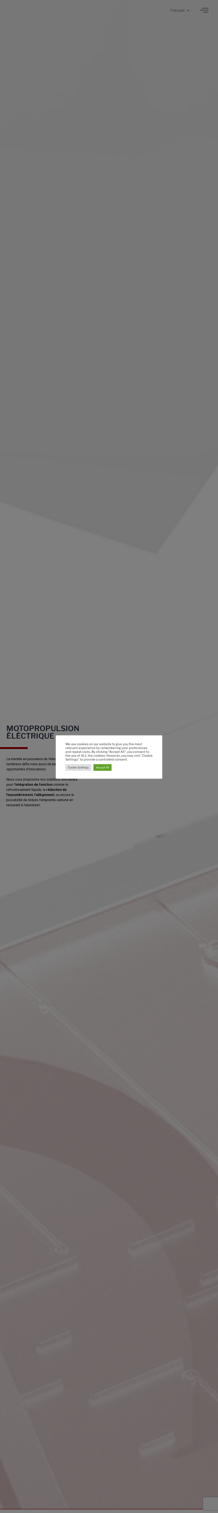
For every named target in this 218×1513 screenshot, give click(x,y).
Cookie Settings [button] (78, 767)
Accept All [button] (102, 767)
